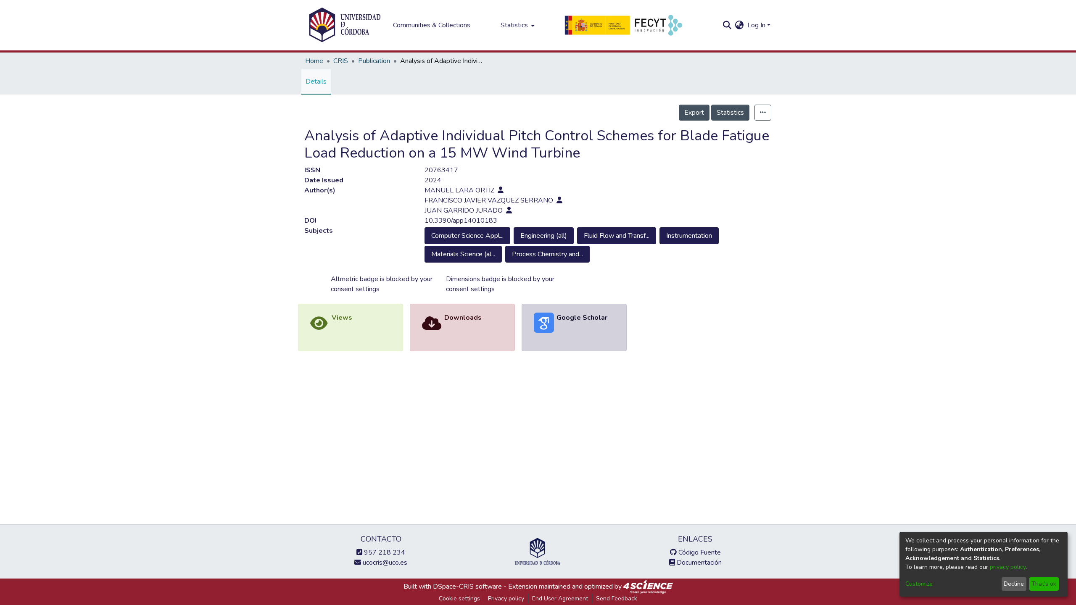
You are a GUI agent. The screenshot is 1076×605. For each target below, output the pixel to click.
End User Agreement (560, 598)
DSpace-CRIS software (467, 586)
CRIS (340, 61)
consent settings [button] (355, 289)
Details (316, 81)
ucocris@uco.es (384, 562)
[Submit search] (727, 25)
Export (694, 112)
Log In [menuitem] (756, 25)
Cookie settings (459, 598)
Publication (374, 61)
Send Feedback (616, 598)
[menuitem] (517, 25)
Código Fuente (699, 552)
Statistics (730, 112)
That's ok (1043, 584)
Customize (919, 584)
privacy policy (1008, 567)
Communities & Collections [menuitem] (431, 25)
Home (314, 61)
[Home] (345, 25)
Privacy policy (506, 598)
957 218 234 (383, 552)
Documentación (698, 562)
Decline (1014, 584)
